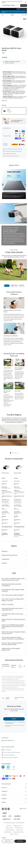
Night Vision (14, 285)
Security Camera (7, 698)
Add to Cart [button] (8, 841)
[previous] (3, 266)
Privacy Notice (10, 723)
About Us (9, 825)
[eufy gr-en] (12, 14)
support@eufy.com (9, 740)
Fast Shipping (7, 749)
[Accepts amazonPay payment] (3, 776)
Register (14, 718)
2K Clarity (6, 285)
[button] (25, 2)
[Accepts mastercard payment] (20, 776)
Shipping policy (17, 825)
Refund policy (9, 827)
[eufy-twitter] (8, 809)
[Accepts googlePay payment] (17, 776)
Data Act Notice (14, 834)
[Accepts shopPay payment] (3, 779)
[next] (25, 266)
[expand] (24, 62)
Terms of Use (22, 722)
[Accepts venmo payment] (6, 779)
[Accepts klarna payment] (13, 779)
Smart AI (21, 285)
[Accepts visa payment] (10, 779)
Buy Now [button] (20, 841)
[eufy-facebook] (6, 809)
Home (3, 698)
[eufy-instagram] (3, 809)
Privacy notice (18, 827)
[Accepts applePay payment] (10, 776)
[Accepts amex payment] (6, 776)
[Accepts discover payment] (13, 776)
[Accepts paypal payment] (24, 776)
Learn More (4, 481)
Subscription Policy (19, 832)
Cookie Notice (8, 832)
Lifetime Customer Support (11, 757)
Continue (23, 5)
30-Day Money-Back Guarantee (12, 752)
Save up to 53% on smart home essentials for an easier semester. (13, 12)
